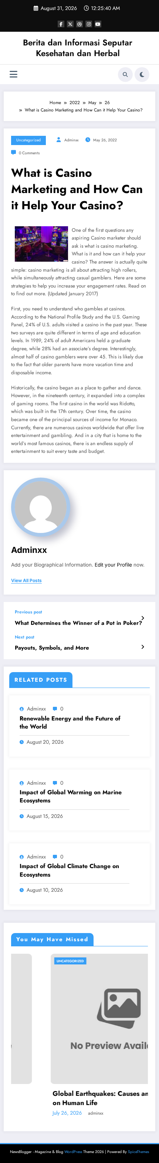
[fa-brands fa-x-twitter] (70, 24)
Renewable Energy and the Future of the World (70, 723)
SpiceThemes (138, 1152)
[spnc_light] (142, 74)
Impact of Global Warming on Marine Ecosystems (71, 796)
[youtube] (98, 24)
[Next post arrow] (142, 647)
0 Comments (29, 153)
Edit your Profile (113, 565)
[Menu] (13, 74)
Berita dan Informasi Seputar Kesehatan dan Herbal (77, 48)
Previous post (28, 612)
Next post (24, 637)
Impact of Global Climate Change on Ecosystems (69, 870)
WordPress (73, 1152)
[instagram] (88, 24)
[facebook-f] (61, 24)
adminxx (71, 140)
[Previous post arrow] (142, 618)
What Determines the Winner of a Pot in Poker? (78, 623)
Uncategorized (28, 140)
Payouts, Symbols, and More (52, 648)
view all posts (26, 580)
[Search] (125, 74)
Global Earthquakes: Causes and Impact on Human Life (86, 1098)
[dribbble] (79, 24)
